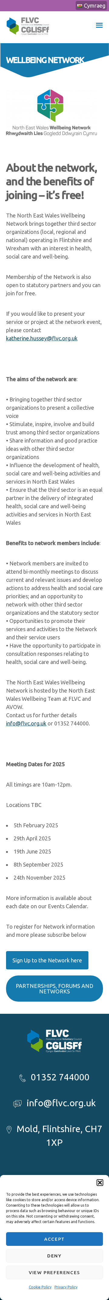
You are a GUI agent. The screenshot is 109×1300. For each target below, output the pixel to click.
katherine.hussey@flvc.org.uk (42, 338)
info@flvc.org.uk (26, 723)
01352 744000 (60, 1077)
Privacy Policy (66, 1287)
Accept (54, 1239)
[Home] (28, 39)
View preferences (54, 1272)
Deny (54, 1255)
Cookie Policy (40, 1287)
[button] (100, 1183)
